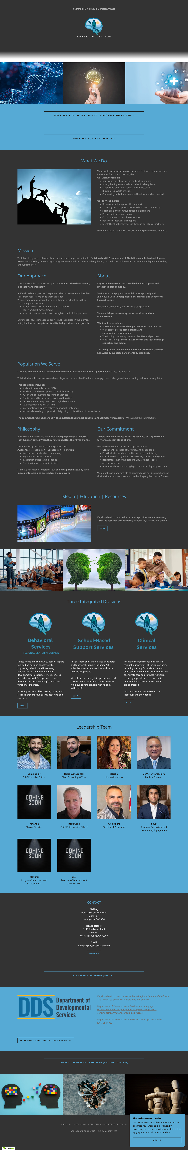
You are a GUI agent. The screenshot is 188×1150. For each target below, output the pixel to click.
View (22, 706)
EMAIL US (94, 953)
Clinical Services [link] (107, 1131)
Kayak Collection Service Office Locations (46, 1040)
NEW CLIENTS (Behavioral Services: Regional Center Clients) (94, 115)
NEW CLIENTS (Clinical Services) (94, 138)
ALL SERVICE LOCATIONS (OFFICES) (94, 975)
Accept (157, 1140)
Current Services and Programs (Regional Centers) (94, 1062)
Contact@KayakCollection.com (94, 945)
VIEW (102, 528)
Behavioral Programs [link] (83, 1131)
